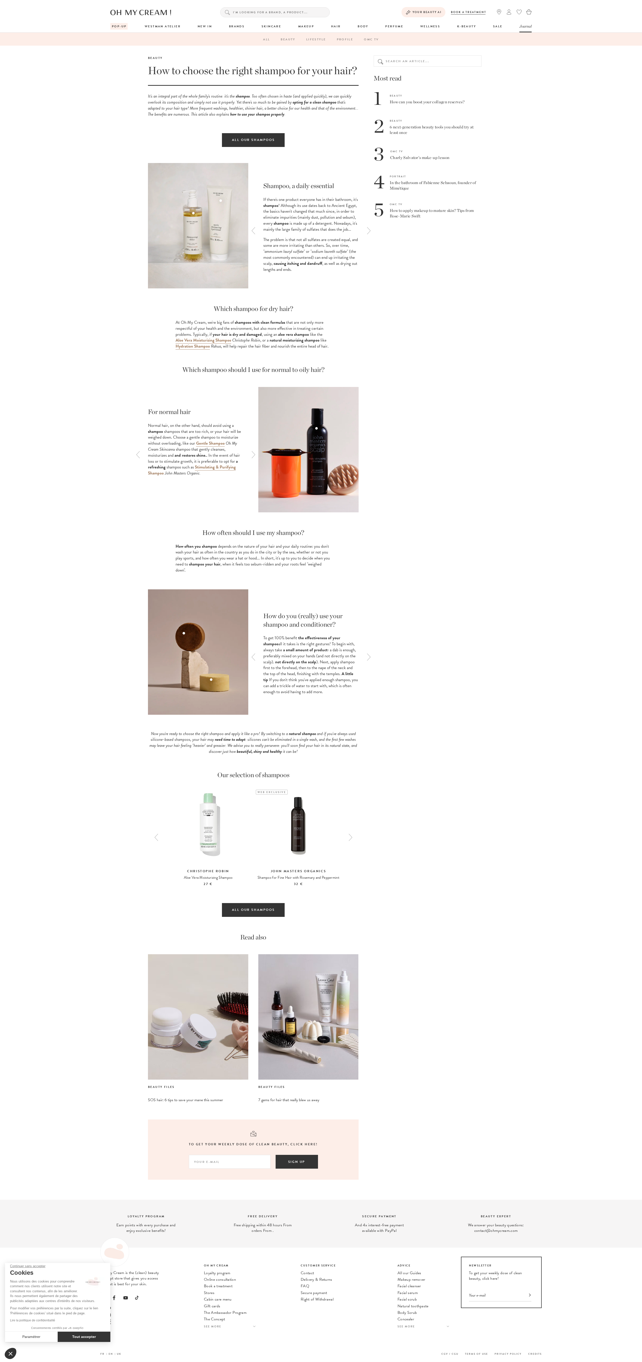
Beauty (288, 39)
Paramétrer (31, 1337)
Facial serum (407, 1293)
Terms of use (476, 1354)
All (266, 39)
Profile (345, 39)
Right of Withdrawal (317, 1299)
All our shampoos (253, 139)
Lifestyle (316, 39)
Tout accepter (84, 1337)
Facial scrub (407, 1299)
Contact (307, 1273)
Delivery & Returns (316, 1279)
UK (119, 1354)
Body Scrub (407, 1312)
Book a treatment (468, 12)
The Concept (214, 1319)
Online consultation (220, 1279)
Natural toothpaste (413, 1306)
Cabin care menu (218, 1299)
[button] (11, 1353)
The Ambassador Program (225, 1312)
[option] (308, 227)
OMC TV (371, 39)
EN (111, 1354)
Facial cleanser (409, 1286)
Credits (535, 1354)
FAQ (305, 1286)
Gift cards (212, 1306)
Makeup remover (411, 1279)
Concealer (405, 1319)
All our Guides (409, 1273)
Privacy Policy (508, 1354)
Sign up (296, 1161)
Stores (209, 1293)
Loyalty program (217, 1273)
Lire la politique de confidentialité (32, 1320)
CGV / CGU (449, 1354)
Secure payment (314, 1293)
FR (102, 1354)
